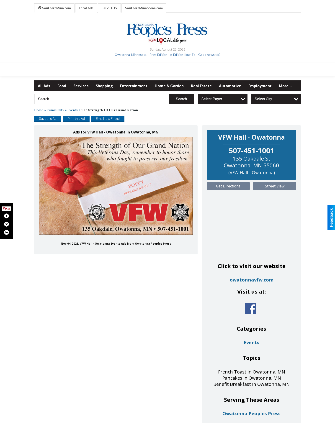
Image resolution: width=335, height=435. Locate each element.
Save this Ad (48, 118)
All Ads (44, 85)
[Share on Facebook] (6, 216)
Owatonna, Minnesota (131, 54)
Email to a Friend (108, 118)
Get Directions (228, 186)
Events (72, 110)
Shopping (104, 85)
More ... (285, 85)
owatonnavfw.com (251, 280)
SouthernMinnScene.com (144, 8)
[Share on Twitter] (6, 224)
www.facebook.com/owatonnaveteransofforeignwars (250, 308)
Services (80, 85)
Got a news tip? (209, 54)
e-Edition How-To (182, 54)
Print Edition (158, 54)
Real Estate (201, 85)
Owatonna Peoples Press (251, 413)
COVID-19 (109, 8)
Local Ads (86, 8)
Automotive (230, 85)
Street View (274, 186)
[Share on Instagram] (6, 232)
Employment (260, 85)
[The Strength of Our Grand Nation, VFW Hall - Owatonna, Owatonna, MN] (116, 186)
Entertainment (133, 85)
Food (61, 85)
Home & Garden (169, 85)
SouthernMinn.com (56, 8)
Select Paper (211, 99)
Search (181, 99)
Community (55, 110)
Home (38, 110)
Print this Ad (76, 118)
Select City (263, 99)
